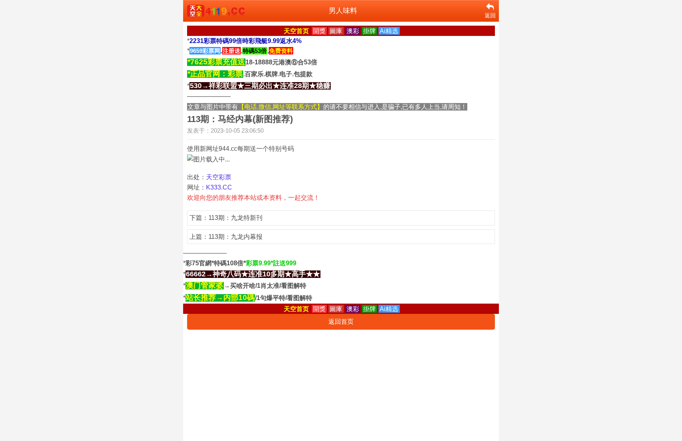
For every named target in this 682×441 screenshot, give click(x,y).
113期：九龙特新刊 (235, 217)
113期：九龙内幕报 (235, 236)
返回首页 (341, 321)
